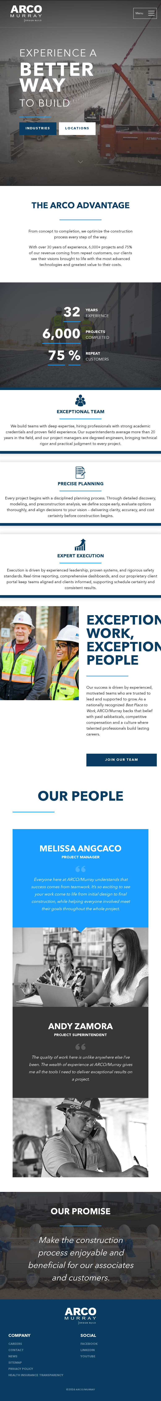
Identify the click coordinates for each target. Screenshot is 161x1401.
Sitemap (15, 1362)
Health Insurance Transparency (35, 1375)
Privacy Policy (20, 1369)
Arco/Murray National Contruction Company (80, 1316)
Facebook (89, 1344)
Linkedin (87, 1350)
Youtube (87, 1356)
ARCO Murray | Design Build (26, 13)
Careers (15, 1344)
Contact (16, 1350)
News (12, 1356)
